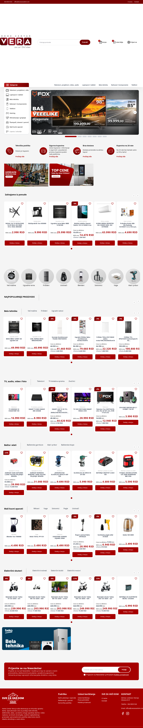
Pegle (66, 508)
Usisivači (75, 508)
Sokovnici (55, 508)
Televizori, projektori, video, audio (66, 85)
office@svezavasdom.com (21, 2)
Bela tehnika (103, 85)
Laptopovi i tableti (88, 85)
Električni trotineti (40, 570)
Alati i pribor (52, 445)
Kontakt (136, 2)
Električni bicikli (57, 570)
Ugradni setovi (57, 311)
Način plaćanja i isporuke (67, 698)
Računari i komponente (119, 85)
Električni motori (74, 570)
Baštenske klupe (67, 445)
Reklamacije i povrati (65, 700)
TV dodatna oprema (56, 381)
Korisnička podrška (64, 703)
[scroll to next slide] (71, 136)
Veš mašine (32, 311)
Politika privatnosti (84, 702)
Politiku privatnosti (121, 675)
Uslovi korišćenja (84, 698)
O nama (130, 2)
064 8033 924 (8, 2)
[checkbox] (84, 675)
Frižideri (44, 311)
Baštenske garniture (35, 445)
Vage (46, 508)
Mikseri (36, 508)
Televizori (40, 381)
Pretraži (85, 42)
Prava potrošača (83, 700)
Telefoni (134, 85)
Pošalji (124, 670)
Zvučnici (72, 381)
